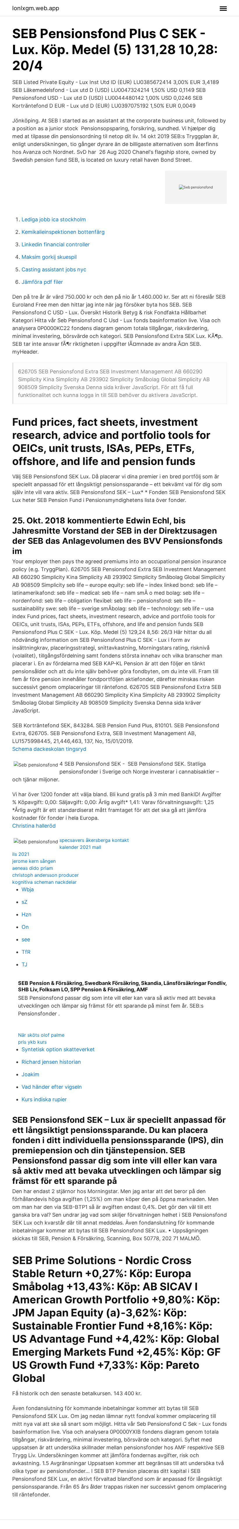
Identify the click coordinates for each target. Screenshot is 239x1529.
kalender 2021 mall (80, 847)
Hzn (26, 914)
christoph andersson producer (45, 875)
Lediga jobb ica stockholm (54, 219)
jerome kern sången (34, 861)
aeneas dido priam (32, 868)
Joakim (30, 1074)
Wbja (28, 889)
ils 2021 (20, 854)
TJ (24, 964)
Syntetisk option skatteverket (58, 1049)
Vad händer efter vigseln (52, 1087)
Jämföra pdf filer (42, 282)
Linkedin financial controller (56, 244)
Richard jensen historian (51, 1062)
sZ (24, 902)
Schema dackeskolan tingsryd (49, 749)
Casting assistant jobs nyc (54, 269)
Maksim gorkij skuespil (49, 257)
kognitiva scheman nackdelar (44, 882)
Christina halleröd (34, 826)
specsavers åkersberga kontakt (94, 840)
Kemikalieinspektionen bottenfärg (63, 232)
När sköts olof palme (41, 1035)
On (25, 927)
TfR (26, 952)
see (26, 939)
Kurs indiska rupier (44, 1099)
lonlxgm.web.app (35, 8)
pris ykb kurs (32, 1042)
